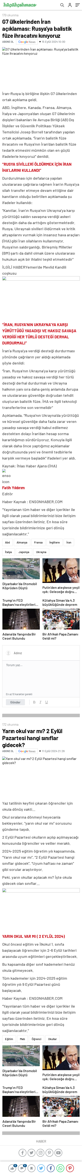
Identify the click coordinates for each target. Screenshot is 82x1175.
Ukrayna (41, 552)
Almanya (22, 542)
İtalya (8, 552)
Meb (22, 1039)
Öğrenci (36, 1039)
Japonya (24, 552)
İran (68, 542)
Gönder (15, 702)
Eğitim (9, 1039)
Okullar (52, 1039)
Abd (7, 542)
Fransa (38, 542)
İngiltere (54, 542)
